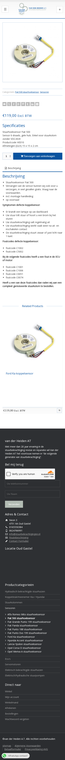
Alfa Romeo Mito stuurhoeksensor (26, 614)
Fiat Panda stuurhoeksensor (23, 625)
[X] (9, 104)
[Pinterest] (23, 104)
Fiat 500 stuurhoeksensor (27, 92)
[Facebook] (14, 104)
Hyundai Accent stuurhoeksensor (25, 640)
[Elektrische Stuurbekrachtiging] (32, 9)
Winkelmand (11, 702)
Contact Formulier (19, 541)
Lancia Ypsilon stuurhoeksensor (25, 644)
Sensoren (44, 92)
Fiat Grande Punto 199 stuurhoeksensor (29, 621)
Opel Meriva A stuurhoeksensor (25, 651)
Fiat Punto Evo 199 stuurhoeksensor (27, 633)
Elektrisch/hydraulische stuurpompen (24, 675)
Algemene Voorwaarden (28, 745)
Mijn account (12, 697)
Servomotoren (13, 664)
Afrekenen (10, 708)
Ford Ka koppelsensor (19, 373)
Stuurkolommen (13, 602)
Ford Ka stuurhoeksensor (21, 636)
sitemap (6, 745)
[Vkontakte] (37, 104)
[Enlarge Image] (32, 52)
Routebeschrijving (18, 537)
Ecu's (7, 658)
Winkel (8, 691)
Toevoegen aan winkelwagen (39, 156)
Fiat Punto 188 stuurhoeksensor (25, 629)
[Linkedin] (32, 104)
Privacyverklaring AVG (36, 749)
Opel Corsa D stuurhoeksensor (24, 647)
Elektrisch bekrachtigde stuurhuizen (24, 670)
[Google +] (18, 104)
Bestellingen (11, 713)
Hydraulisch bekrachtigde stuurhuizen (25, 591)
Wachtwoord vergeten (17, 719)
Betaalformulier (12, 749)
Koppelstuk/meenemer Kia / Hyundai (24, 597)
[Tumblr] (28, 104)
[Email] (4, 104)
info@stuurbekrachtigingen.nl (24, 534)
